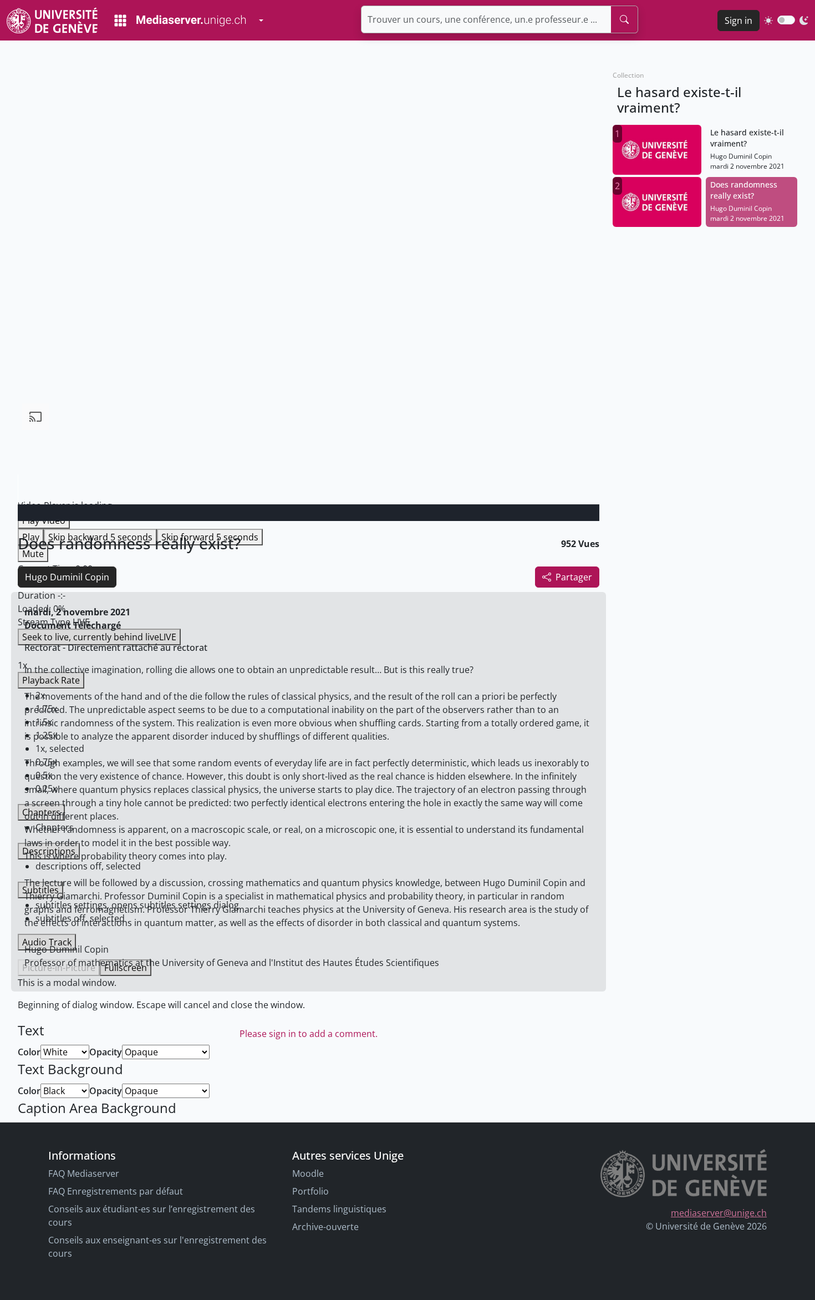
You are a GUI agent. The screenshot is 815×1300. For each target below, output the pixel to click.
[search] (624, 19)
